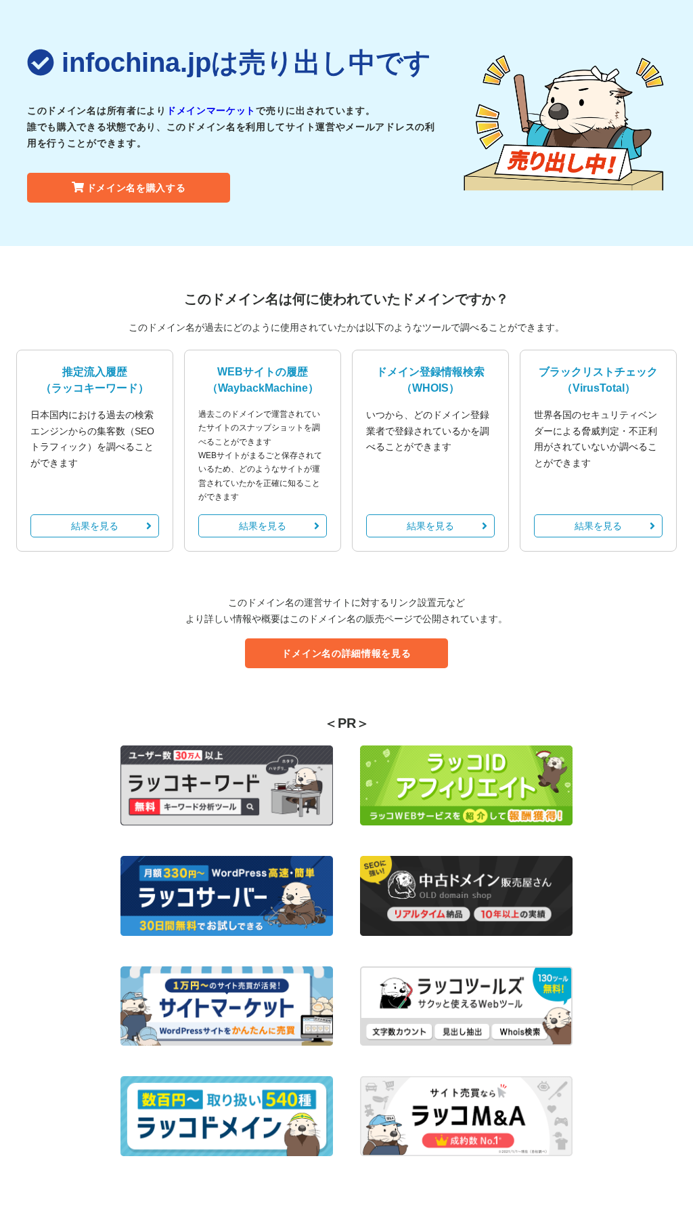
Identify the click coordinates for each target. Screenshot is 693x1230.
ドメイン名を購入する (136, 187)
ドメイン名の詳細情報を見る (346, 653)
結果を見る (94, 525)
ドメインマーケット (211, 110)
